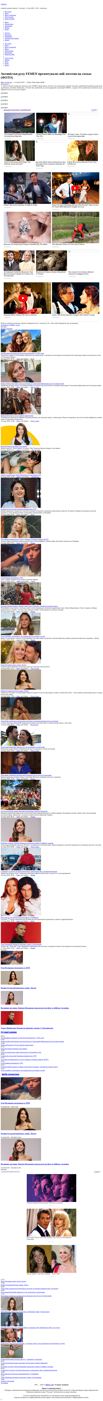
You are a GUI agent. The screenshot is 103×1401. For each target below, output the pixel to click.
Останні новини (9, 1032)
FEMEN (12, 325)
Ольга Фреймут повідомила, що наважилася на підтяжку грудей (23, 636)
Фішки (7, 28)
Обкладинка (9, 24)
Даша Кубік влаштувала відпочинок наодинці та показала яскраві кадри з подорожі (29, 721)
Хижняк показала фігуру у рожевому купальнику (21, 1359)
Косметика (8, 26)
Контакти (8, 35)
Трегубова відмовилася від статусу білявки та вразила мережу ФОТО (24, 539)
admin (19, 450)
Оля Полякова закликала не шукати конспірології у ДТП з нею (22, 353)
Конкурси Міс (9, 19)
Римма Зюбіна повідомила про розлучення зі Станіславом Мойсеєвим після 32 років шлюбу (32, 384)
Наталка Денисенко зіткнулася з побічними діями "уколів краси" (25, 1312)
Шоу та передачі (10, 15)
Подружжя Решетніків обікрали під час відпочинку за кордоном (23, 747)
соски (18, 325)
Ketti (18, 359)
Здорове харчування (12, 38)
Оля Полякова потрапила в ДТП (12, 578)
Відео (7, 29)
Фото (6, 62)
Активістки (5, 325)
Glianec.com (49, 1385)
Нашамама (8, 36)
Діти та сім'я (9, 17)
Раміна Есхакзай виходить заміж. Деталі (14, 691)
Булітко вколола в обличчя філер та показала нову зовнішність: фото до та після (30, 1327)
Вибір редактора (10, 1074)
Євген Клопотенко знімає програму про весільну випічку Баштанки (24, 811)
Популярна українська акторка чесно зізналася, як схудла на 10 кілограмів (26, 775)
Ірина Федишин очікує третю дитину (13, 665)
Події (6, 13)
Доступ (7, 33)
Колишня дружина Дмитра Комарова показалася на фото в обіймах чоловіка (27, 843)
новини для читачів (7, 1381)
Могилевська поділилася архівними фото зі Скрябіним (19, 917)
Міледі (7, 40)
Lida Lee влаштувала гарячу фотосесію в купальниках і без (21, 475)
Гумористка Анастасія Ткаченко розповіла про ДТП (18, 509)
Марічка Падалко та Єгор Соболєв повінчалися (17, 416)
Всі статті (8, 11)
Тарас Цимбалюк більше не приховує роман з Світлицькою (21, 944)
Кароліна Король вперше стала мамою (14, 446)
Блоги (7, 65)
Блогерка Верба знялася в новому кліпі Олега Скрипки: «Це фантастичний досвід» (29, 606)
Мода (7, 22)
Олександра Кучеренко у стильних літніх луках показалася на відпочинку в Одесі (33, 1343)
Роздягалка (35, 477)
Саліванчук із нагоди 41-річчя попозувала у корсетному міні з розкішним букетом (29, 871)
